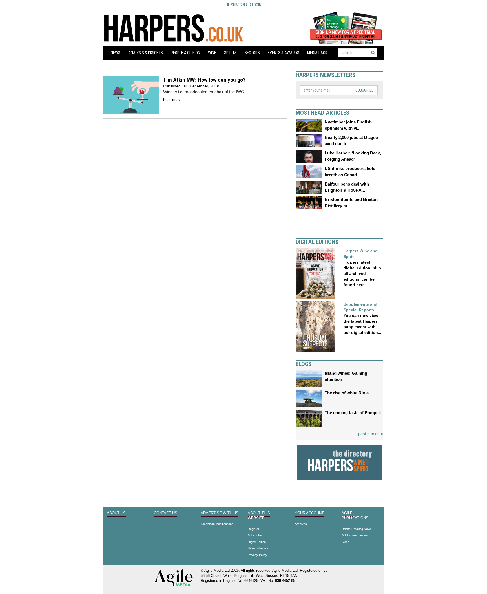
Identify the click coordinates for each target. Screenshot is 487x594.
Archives (301, 523)
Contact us (165, 513)
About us (116, 513)
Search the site (258, 548)
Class (345, 542)
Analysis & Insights (145, 52)
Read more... (173, 99)
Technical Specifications (217, 523)
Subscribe (364, 90)
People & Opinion (185, 52)
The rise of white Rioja (347, 392)
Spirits (230, 52)
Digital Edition (257, 542)
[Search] (373, 52)
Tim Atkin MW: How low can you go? (204, 80)
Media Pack (317, 52)
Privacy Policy (257, 555)
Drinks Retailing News (357, 529)
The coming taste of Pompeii (353, 412)
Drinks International (355, 535)
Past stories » (370, 433)
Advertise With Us (219, 513)
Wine (212, 52)
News (115, 52)
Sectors (252, 52)
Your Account (309, 513)
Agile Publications (355, 515)
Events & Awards (283, 52)
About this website (259, 515)
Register (253, 529)
